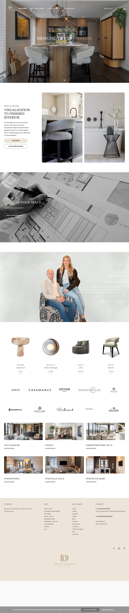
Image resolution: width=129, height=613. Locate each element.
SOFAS (74, 509)
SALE (73, 532)
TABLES (74, 516)
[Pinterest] (124, 548)
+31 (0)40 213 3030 (104, 509)
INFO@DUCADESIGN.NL (105, 516)
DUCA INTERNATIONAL (68, 8)
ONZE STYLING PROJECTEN (14, 215)
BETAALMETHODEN (49, 519)
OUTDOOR (75, 534)
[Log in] (116, 8)
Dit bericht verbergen (90, 609)
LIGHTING (75, 521)
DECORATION (76, 524)
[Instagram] (119, 548)
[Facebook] (113, 548)
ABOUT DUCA (108, 8)
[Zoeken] (120, 8)
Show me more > (9, 448)
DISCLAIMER (47, 514)
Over (45, 529)
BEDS (73, 519)
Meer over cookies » (108, 609)
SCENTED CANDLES (77, 529)
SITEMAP (46, 527)
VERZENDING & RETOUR (51, 521)
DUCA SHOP (23, 8)
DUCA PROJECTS (52, 8)
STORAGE (75, 514)
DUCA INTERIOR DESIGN (37, 8)
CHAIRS (74, 511)
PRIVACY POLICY (49, 516)
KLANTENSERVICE (49, 524)
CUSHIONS (75, 527)
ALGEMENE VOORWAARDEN (52, 511)
